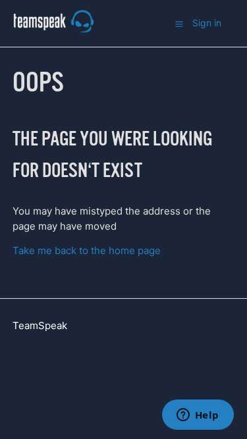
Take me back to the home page (87, 250)
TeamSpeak (40, 325)
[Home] (53, 30)
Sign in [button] (206, 22)
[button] (179, 23)
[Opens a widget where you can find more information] (197, 416)
